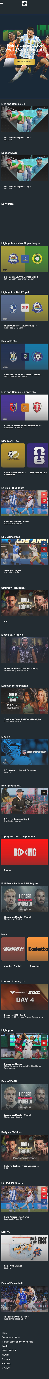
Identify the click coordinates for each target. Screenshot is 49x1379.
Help (4, 1332)
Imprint (5, 1346)
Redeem (6, 1359)
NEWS (5, 1354)
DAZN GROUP (9, 1350)
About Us (6, 1363)
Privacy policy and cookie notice (17, 1341)
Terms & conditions (11, 1337)
